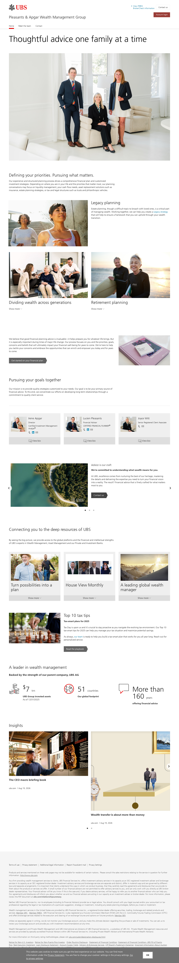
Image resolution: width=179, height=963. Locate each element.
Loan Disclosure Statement (47, 945)
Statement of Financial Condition (103, 942)
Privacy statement (29, 865)
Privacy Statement (56, 955)
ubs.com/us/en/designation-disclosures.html (87, 937)
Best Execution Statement (24, 945)
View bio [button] (39, 441)
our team (78, 636)
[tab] (85, 510)
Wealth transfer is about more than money (118, 814)
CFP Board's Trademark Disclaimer (119, 945)
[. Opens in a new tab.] (18, 7)
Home (11, 26)
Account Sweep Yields (69, 945)
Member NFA (120, 915)
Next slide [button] (166, 767)
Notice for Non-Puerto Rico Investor (50, 942)
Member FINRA (35, 913)
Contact (39, 26)
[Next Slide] (170, 488)
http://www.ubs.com (29, 875)
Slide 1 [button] (85, 510)
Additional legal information (52, 865)
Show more (15, 309)
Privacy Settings (95, 865)
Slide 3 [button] (93, 510)
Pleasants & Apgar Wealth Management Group (47, 17)
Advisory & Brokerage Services (91, 945)
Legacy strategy (160, 211)
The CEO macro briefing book (27, 780)
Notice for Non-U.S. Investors (21, 942)
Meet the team (24, 26)
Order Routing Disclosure (77, 942)
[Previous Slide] (9, 488)
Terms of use (14, 865)
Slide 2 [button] (89, 510)
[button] (37, 432)
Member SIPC (22, 913)
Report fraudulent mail (76, 865)
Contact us (163, 7)
